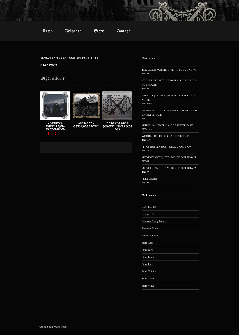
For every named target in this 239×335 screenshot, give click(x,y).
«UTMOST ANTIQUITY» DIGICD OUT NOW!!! (169, 157)
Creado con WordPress (53, 326)
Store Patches (149, 256)
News (48, 31)
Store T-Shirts (149, 271)
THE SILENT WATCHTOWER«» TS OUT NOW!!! (170, 69)
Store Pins (147, 264)
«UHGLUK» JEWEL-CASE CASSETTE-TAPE (167, 125)
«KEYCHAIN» (150, 178)
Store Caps (147, 242)
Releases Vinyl (150, 235)
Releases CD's (149, 213)
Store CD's (147, 249)
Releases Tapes (150, 228)
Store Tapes (148, 278)
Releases (73, 31)
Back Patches (149, 206)
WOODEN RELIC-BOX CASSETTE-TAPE (165, 135)
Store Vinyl (148, 285)
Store (99, 31)
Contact (123, 31)
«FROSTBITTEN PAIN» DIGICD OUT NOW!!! (168, 146)
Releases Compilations (154, 221)
